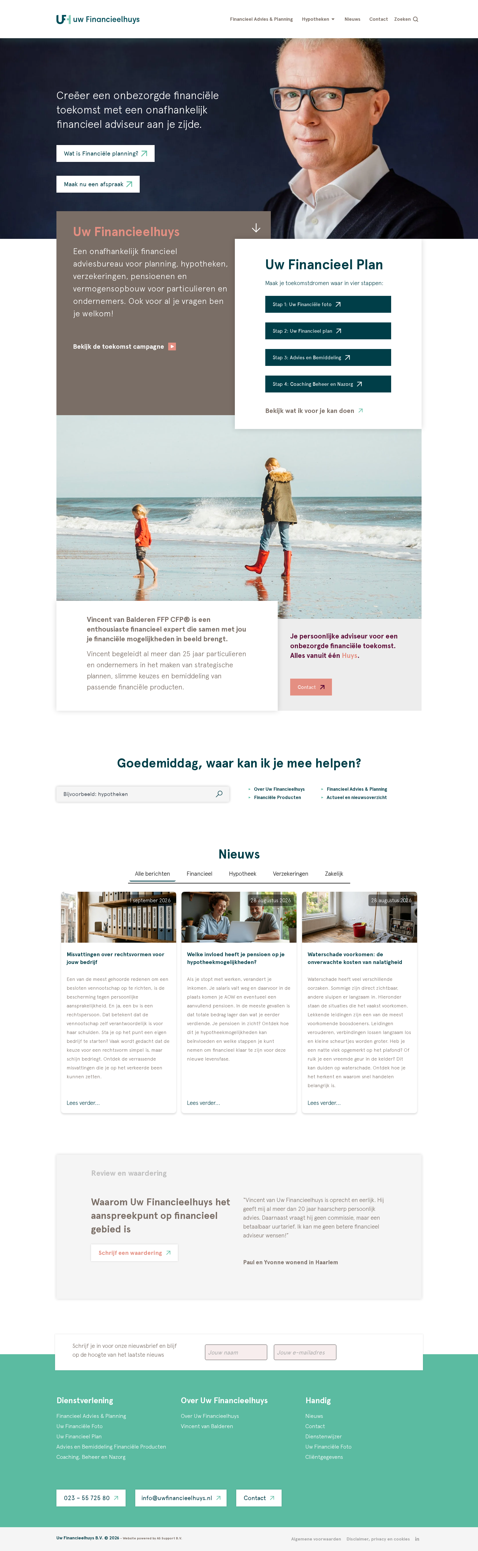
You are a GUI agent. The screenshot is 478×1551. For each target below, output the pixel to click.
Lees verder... (83, 1102)
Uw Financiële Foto (79, 1426)
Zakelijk (334, 873)
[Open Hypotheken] (333, 19)
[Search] (219, 794)
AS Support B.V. (169, 1538)
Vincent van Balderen (207, 1426)
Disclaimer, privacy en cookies (378, 1539)
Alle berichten (152, 873)
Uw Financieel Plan (79, 1436)
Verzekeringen (290, 873)
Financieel (199, 873)
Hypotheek (242, 873)
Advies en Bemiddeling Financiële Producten (111, 1446)
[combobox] (142, 794)
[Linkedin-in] (417, 1539)
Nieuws (314, 1416)
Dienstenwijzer (323, 1436)
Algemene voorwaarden (316, 1539)
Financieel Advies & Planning (91, 1416)
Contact (315, 1426)
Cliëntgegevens (324, 1457)
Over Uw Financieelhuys (210, 1416)
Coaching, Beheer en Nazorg (91, 1457)
